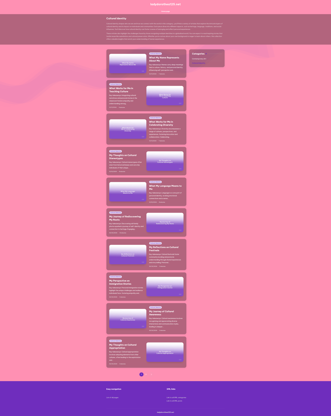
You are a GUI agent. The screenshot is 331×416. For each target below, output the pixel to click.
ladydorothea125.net (165, 4)
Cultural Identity (155, 53)
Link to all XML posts (174, 401)
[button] (151, 374)
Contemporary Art (199, 59)
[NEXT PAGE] (151, 374)
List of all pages (112, 398)
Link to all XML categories (176, 398)
